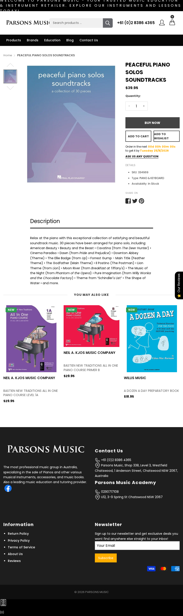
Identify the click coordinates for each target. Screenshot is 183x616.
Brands (32, 40)
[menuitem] (13, 40)
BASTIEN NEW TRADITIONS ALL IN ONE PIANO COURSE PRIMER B (30, 367)
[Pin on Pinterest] (141, 201)
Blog (70, 40)
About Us (15, 554)
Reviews (14, 561)
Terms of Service (21, 547)
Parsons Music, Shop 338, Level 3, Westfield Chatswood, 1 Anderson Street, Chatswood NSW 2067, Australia (136, 470)
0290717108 (109, 491)
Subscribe (105, 558)
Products (13, 40)
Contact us (88, 40)
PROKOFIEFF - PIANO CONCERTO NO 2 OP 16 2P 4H (151, 393)
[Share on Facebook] (128, 201)
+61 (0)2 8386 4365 (136, 22)
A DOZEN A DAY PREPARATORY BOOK (91, 391)
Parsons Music (97, 592)
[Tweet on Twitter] (134, 201)
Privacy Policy (19, 540)
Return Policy (18, 533)
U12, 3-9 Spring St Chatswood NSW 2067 (131, 497)
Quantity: (133, 96)
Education (52, 40)
